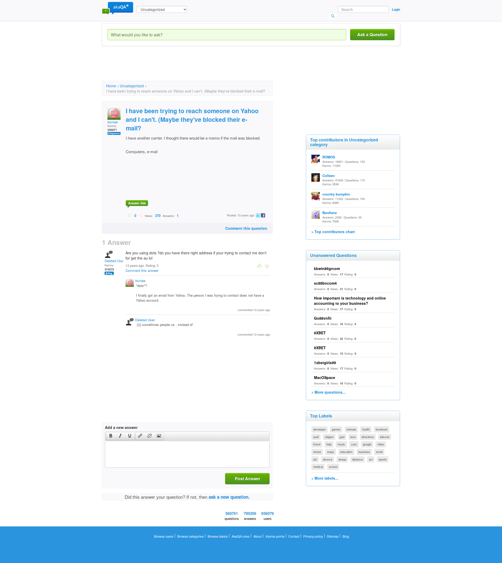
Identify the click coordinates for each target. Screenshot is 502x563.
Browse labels (218, 536)
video (380, 444)
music (341, 444)
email (379, 452)
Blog (346, 536)
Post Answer (247, 478)
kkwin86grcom (327, 268)
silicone (384, 437)
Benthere (329, 212)
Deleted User (114, 260)
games (336, 429)
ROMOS (328, 156)
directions (368, 437)
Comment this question (246, 228)
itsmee (112, 121)
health (366, 429)
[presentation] (111, 436)
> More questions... (328, 392)
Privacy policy (313, 536)
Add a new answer (121, 427)
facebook (381, 429)
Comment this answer (142, 270)
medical (318, 466)
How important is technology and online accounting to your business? (350, 300)
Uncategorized (132, 85)
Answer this (137, 203)
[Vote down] (141, 215)
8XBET (320, 332)
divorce (327, 459)
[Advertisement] (197, 68)
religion (329, 437)
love (353, 437)
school (333, 466)
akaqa (342, 459)
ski (315, 459)
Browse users (163, 536)
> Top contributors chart (333, 231)
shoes (317, 452)
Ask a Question (372, 34)
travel (316, 444)
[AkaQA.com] (117, 7)
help (329, 444)
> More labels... (324, 478)
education (346, 452)
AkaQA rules (240, 536)
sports (383, 459)
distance (357, 459)
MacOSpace (324, 377)
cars (354, 444)
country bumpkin (336, 194)
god (342, 437)
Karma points (275, 536)
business (364, 452)
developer (319, 429)
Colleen (328, 175)
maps (330, 452)
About (257, 536)
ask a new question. (229, 497)
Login (396, 9)
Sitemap (333, 536)
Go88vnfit (323, 318)
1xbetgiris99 (325, 362)
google (367, 444)
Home (111, 85)
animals (351, 429)
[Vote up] (130, 215)
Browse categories (190, 536)
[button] (111, 436)
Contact (293, 536)
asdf (316, 437)
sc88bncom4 (325, 283)
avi (371, 459)
